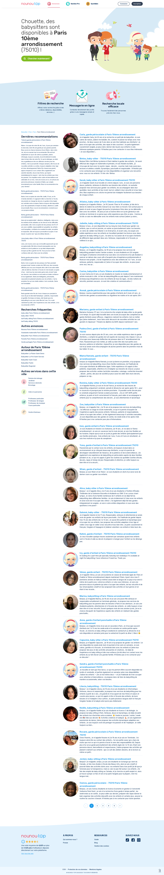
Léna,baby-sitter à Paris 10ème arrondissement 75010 (38, 239)
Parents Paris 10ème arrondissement (34, 339)
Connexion (123, 4)
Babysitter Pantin (27, 363)
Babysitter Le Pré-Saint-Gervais (32, 357)
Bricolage (31, 385)
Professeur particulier (36, 398)
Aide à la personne (35, 392)
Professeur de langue (36, 401)
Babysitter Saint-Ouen (29, 360)
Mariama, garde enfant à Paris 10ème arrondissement (106, 309)
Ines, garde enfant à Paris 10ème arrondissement (104, 426)
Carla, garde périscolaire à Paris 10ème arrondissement (107, 134)
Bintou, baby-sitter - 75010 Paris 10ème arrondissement (108, 158)
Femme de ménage (35, 378)
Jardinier (31, 381)
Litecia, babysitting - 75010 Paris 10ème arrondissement (108, 686)
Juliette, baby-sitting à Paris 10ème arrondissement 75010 (109, 223)
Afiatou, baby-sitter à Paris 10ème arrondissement (105, 201)
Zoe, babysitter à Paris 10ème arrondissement (103, 404)
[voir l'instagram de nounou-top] (138, 840)
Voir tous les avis (27, 853)
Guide (96, 839)
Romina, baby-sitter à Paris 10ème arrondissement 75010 (108, 383)
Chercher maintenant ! (39, 58)
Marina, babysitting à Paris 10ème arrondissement (105, 596)
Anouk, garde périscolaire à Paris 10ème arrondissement (108, 290)
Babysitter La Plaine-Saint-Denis (32, 353)
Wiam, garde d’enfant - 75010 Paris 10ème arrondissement (109, 469)
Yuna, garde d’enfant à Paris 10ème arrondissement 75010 (109, 445)
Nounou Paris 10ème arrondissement (34, 329)
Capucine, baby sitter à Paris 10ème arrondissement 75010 (109, 640)
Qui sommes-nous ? (70, 839)
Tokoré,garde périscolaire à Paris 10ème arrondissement (36, 141)
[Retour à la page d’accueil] (30, 4)
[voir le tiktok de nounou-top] (127, 840)
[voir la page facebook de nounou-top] (133, 840)
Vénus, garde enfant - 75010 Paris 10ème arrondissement (108, 572)
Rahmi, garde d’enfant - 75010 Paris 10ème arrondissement (109, 534)
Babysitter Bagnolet (28, 366)
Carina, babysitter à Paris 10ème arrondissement (104, 271)
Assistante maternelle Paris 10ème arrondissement (39, 333)
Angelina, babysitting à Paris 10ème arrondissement (106, 247)
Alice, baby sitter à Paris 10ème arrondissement (104, 488)
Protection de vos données (77, 869)
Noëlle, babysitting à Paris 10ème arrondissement (104, 708)
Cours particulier (34, 405)
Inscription (137, 4)
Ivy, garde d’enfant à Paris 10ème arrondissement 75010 (108, 553)
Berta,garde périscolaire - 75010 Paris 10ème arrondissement (37, 192)
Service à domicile (35, 383)
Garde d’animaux (34, 412)
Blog (96, 843)
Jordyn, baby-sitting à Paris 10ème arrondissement (105, 759)
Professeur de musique (36, 403)
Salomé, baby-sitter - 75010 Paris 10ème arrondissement (108, 512)
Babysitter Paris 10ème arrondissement (35, 336)
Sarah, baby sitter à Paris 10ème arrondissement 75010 (107, 180)
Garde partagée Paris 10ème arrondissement (37, 342)
